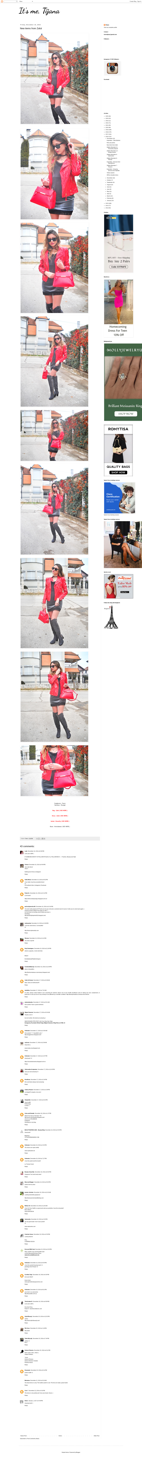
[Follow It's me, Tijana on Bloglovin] (111, 628)
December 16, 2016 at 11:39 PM (43, 966)
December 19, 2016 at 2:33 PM (39, 1219)
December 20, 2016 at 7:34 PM (41, 1338)
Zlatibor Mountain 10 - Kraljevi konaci (112, 151)
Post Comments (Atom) (33, 1438)
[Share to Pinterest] (44, 839)
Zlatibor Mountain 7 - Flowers (112, 166)
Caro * (26, 1390)
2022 (107, 123)
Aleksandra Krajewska (31, 1069)
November (110, 178)
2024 (107, 118)
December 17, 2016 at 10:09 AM (38, 1030)
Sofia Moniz (28, 879)
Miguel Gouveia (29, 1012)
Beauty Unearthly (29, 1172)
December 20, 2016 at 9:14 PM (39, 1370)
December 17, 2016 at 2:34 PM (39, 1079)
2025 (107, 116)
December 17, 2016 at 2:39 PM (42, 1089)
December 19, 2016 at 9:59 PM (41, 1301)
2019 (107, 129)
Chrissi (27, 864)
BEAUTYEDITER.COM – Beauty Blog (35, 1130)
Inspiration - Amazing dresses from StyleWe (113, 169)
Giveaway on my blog (30, 1122)
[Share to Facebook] (42, 839)
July (108, 187)
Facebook (43, 885)
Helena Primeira (29, 1350)
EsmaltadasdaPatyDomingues (33, 959)
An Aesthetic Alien (29, 885)
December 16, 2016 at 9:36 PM (36, 851)
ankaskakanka (29, 1002)
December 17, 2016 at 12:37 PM (38, 1056)
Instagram (38, 872)
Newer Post (23, 1436)
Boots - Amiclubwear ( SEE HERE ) (60, 826)
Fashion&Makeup (29, 966)
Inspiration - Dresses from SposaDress (113, 162)
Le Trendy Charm (29, 1164)
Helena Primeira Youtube (31, 1361)
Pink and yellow (111, 142)
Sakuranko (28, 1219)
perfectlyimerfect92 (30, 906)
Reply (26, 859)
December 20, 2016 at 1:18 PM (38, 1328)
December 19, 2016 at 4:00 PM (43, 1249)
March (109, 196)
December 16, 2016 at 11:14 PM (37, 938)
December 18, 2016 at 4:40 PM (38, 1145)
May (108, 191)
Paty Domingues (29, 948)
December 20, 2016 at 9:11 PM (42, 1350)
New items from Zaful (112, 145)
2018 (107, 132)
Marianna (27, 1380)
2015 (107, 203)
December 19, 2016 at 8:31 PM (38, 1289)
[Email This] (37, 839)
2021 (107, 125)
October (109, 180)
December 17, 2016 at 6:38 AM (42, 980)
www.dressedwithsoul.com (32, 1255)
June (108, 189)
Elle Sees (27, 1328)
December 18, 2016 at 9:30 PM (42, 1182)
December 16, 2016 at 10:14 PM (38, 893)
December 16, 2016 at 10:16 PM (44, 906)
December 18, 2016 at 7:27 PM (38, 1158)
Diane (26, 1400)
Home (60, 1436)
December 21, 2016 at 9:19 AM (38, 1380)
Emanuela (27, 1370)
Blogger (78, 1452)
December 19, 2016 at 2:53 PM (42, 1234)
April (108, 193)
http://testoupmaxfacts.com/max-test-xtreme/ (77, 994)
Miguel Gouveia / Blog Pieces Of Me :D (54, 1023)
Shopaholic (28, 1100)
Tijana (107, 25)
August (109, 184)
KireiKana (27, 1079)
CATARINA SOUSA (30, 1241)
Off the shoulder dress (112, 175)
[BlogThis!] (39, 839)
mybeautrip (28, 923)
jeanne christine (29, 1192)
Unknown (27, 1030)
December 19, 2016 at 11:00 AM (42, 1192)
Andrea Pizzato (29, 1089)
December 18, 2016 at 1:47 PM (43, 1113)
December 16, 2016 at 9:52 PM (39, 879)
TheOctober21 (28, 1301)
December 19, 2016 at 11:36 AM (39, 1205)
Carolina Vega (28, 1274)
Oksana (27, 938)
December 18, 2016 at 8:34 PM (43, 1172)
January (109, 200)
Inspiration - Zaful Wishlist (113, 140)
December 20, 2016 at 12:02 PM (41, 1316)
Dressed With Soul (30, 1249)
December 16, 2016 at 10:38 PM (39, 923)
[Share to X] (41, 839)
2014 (107, 205)
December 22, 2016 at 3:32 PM (37, 1390)
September (110, 182)
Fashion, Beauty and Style (69, 857)
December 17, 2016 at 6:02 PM (39, 1100)
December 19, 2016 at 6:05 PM (38, 1262)
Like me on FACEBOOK (31, 1119)
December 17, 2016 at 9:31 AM (41, 1002)
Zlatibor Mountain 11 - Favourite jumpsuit (112, 148)
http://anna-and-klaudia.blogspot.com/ (34, 1117)
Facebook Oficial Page (37, 1023)
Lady (26, 851)
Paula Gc (27, 893)
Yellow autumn (110, 172)
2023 (107, 120)
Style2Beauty (28, 1316)
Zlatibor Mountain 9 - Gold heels (112, 155)
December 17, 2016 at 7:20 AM (38, 990)
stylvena (27, 1042)
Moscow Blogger (29, 1182)
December (110, 138)
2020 (107, 127)
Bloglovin (27, 1135)
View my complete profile (110, 27)
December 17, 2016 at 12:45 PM (46, 1069)
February (109, 198)
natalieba (27, 990)
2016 (107, 136)
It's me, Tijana (39, 10)
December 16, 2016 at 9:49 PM (37, 864)
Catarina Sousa (29, 1234)
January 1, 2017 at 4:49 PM (35, 1400)
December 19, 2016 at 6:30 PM (41, 1274)
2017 (107, 134)
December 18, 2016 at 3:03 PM (53, 1130)
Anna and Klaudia (29, 1113)
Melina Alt (27, 1205)
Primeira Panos (29, 1362)
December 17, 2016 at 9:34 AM (42, 1012)
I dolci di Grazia (29, 980)
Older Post (96, 1436)
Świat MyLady (28, 1338)
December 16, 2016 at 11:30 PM (42, 948)
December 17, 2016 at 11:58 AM (38, 1042)
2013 (107, 208)
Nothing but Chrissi (30, 872)
